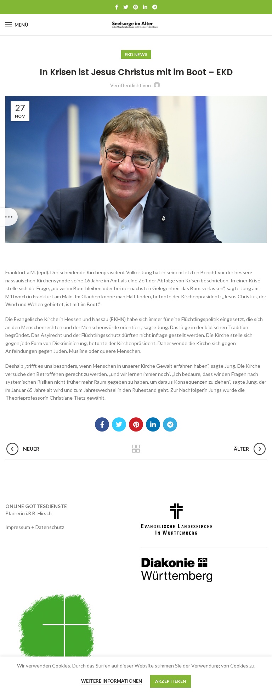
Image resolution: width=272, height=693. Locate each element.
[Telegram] (155, 7)
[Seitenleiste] (9, 217)
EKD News (136, 54)
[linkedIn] (145, 7)
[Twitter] (126, 7)
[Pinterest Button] (136, 7)
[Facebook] (117, 7)
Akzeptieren (170, 681)
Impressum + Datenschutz (34, 527)
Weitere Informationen (111, 681)
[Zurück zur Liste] (136, 449)
